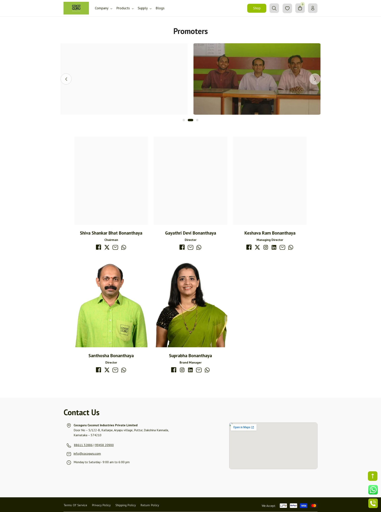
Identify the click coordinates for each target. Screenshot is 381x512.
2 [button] (190, 120)
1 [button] (184, 120)
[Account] (313, 8)
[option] (124, 79)
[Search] (274, 8)
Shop (257, 8)
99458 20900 (104, 445)
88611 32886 (83, 445)
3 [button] (197, 120)
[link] (124, 79)
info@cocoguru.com (87, 453)
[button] (66, 79)
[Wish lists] (287, 8)
